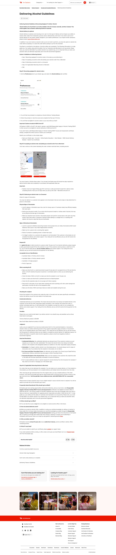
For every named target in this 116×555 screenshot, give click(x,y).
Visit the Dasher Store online (57, 478)
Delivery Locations (65, 552)
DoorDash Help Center (25, 7)
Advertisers (50, 547)
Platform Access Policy (56, 552)
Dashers (38, 547)
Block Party (84, 547)
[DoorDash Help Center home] (21, 2)
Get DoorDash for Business (87, 533)
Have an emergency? (72, 543)
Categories (39, 2)
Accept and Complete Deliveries (48, 7)
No (73, 439)
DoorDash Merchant (85, 528)
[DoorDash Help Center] (25, 518)
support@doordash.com (33, 39)
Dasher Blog (58, 533)
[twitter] (22, 530)
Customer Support (72, 531)
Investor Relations (65, 547)
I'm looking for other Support (54, 2)
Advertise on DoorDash (86, 535)
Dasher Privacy (39, 552)
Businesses (56, 547)
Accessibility (58, 528)
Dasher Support (35, 7)
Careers (72, 547)
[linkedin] (30, 530)
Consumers (31, 547)
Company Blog (59, 531)
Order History (71, 528)
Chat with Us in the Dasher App (28, 477)
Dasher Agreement (47, 552)
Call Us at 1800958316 (26, 478)
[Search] (85, 2)
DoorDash (93, 552)
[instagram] (28, 530)
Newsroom (77, 547)
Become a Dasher (85, 526)
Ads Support (71, 540)
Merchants (43, 547)
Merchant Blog (59, 535)
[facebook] (25, 530)
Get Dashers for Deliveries (87, 531)
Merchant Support (72, 535)
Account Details (71, 526)
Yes (68, 439)
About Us (58, 526)
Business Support (72, 538)
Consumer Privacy (31, 552)
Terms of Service (24, 552)
